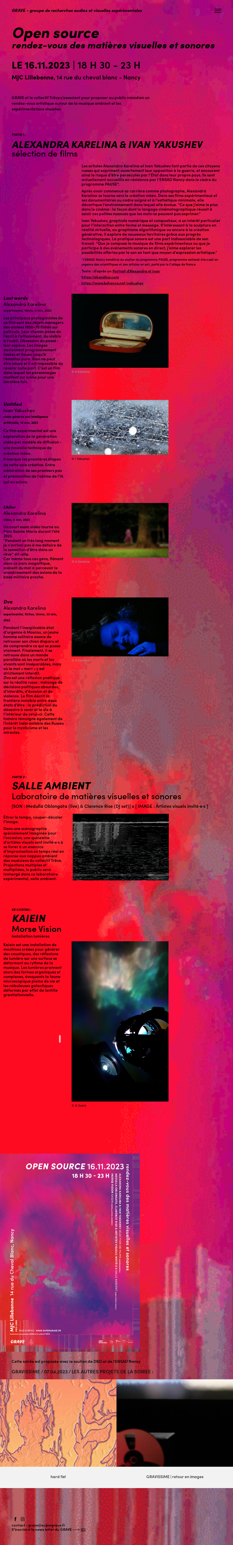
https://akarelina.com (100, 276)
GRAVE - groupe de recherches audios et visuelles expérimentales (77, 10)
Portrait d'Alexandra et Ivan (136, 270)
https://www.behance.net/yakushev (112, 282)
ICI (83, 1529)
